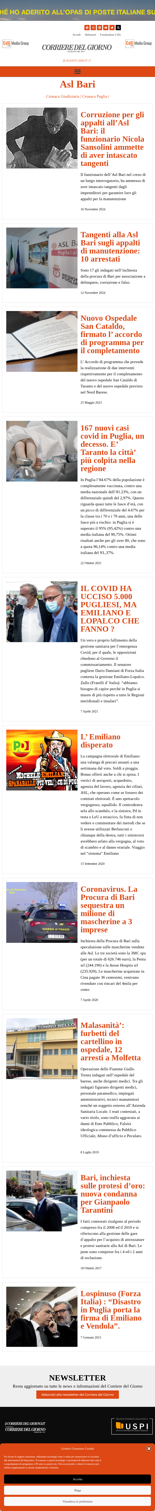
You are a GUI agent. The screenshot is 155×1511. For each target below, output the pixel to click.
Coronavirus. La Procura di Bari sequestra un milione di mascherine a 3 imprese (109, 909)
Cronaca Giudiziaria (62, 96)
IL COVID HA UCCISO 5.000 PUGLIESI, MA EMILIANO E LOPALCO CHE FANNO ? (110, 608)
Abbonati (90, 34)
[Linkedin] (99, 27)
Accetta (77, 1479)
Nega (77, 1490)
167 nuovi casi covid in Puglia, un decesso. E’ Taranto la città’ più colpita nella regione (112, 448)
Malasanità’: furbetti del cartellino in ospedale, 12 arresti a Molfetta (111, 1041)
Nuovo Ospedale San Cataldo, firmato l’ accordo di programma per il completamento (112, 334)
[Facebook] (87, 27)
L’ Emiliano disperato (100, 740)
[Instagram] (93, 27)
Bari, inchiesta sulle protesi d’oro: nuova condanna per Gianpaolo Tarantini (113, 1194)
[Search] (118, 27)
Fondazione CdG (110, 34)
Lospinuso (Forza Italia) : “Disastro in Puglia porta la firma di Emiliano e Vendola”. (111, 1309)
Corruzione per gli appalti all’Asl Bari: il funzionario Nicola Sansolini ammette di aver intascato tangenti (112, 139)
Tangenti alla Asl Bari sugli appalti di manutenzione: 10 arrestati (110, 246)
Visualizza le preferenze (78, 1501)
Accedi (76, 34)
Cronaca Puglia (94, 96)
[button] (149, 1449)
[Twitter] (112, 27)
